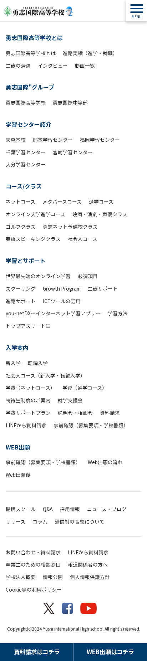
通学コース (101, 201)
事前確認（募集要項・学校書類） (91, 425)
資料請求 (110, 412)
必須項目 (88, 276)
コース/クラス (24, 186)
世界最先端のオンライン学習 (38, 276)
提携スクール (21, 508)
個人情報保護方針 (90, 576)
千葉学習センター (26, 152)
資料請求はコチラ (37, 651)
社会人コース (82, 238)
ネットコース (20, 201)
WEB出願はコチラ (110, 651)
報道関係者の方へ (88, 564)
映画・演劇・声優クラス (99, 214)
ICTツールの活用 (62, 301)
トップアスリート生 (28, 325)
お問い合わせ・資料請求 (33, 552)
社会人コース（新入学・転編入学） (45, 375)
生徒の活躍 (18, 65)
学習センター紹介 (28, 124)
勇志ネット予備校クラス (70, 226)
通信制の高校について (80, 521)
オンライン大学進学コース (35, 214)
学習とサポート (26, 260)
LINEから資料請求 (26, 425)
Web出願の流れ (105, 462)
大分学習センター (26, 164)
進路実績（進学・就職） (90, 53)
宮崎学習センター (73, 152)
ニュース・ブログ (107, 508)
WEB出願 (18, 447)
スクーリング (21, 288)
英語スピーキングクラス (33, 238)
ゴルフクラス (21, 226)
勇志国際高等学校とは (34, 37)
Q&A (48, 508)
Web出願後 (18, 474)
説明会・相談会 (75, 412)
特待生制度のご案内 (28, 400)
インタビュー (53, 65)
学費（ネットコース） (30, 387)
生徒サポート (103, 288)
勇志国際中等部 (70, 102)
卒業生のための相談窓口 (33, 564)
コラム (39, 521)
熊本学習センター (53, 139)
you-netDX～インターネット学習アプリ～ (53, 313)
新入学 (13, 362)
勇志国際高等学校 (26, 102)
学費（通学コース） (84, 387)
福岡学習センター (100, 139)
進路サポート (21, 301)
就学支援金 (70, 400)
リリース (15, 521)
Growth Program (62, 288)
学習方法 (118, 313)
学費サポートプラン (28, 412)
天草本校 (16, 139)
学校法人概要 (21, 576)
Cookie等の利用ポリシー (34, 589)
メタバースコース (62, 201)
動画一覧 (85, 65)
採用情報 (70, 508)
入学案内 (17, 347)
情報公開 (53, 576)
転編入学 (38, 362)
